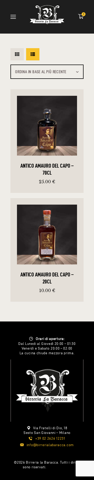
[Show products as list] (32, 54)
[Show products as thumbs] (17, 54)
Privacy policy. (59, 467)
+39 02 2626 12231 (50, 438)
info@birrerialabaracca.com (50, 445)
